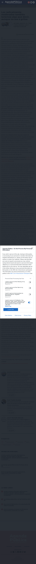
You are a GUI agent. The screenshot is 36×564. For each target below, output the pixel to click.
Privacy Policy (27, 315)
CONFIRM (11, 309)
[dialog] (18, 282)
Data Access (18, 315)
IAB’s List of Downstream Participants (20, 273)
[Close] (32, 248)
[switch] (29, 282)
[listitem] (18, 278)
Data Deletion (8, 315)
